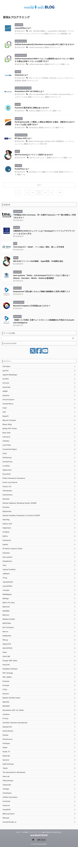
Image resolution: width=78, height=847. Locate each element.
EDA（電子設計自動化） (38, 31)
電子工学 (43, 144)
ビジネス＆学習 (52, 172)
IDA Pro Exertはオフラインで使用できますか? (34, 155)
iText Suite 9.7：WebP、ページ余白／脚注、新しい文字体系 (38, 247)
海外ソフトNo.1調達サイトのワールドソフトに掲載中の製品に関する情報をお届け (39, 832)
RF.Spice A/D (50, 141)
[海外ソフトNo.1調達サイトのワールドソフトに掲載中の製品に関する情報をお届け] (39, 7)
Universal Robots (64, 94)
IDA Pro (32, 158)
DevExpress (33, 128)
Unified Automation (36, 47)
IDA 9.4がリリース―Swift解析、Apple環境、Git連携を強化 (38, 261)
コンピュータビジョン (65, 78)
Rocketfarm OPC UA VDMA (46, 94)
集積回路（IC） (66, 34)
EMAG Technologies (36, 141)
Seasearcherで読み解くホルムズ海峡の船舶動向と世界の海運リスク (41, 291)
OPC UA (32, 94)
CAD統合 (45, 78)
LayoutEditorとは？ (23, 28)
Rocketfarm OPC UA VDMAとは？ (29, 91)
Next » (39, 185)
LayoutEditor (52, 31)
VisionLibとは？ (21, 75)
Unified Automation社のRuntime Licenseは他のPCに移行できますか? (44, 44)
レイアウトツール (36, 34)
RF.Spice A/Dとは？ (23, 138)
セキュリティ (41, 158)
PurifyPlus (33, 172)
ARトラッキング (35, 78)
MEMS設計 (62, 31)
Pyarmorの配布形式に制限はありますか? (32, 108)
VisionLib (52, 78)
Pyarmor (32, 111)
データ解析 (42, 172)
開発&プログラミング (52, 34)
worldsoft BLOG (39, 835)
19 (60, 192)
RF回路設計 (60, 141)
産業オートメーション (36, 97)
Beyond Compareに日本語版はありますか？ (31, 306)
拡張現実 (18, 81)
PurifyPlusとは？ (22, 169)
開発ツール (65, 64)
